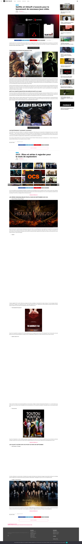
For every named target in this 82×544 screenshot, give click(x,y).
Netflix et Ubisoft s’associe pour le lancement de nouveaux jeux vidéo (20, 524)
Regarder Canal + (56, 533)
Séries (28, 1)
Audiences (19, 1)
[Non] (80, 542)
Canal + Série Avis (33, 537)
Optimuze (21, 11)
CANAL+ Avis (32, 534)
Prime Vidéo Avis (33, 531)
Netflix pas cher (55, 539)
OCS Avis (31, 532)
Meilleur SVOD (55, 538)
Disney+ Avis (32, 535)
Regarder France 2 (56, 532)
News (15, 1)
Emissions (24, 1)
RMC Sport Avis (32, 533)
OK (66, 542)
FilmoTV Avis (32, 536)
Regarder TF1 (55, 531)
